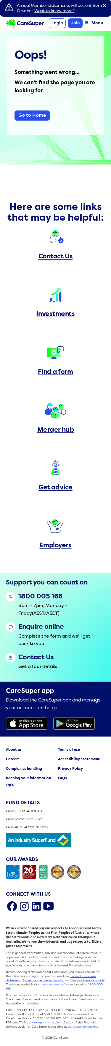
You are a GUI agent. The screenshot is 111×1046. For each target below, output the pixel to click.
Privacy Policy (70, 769)
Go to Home (32, 115)
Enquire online (41, 627)
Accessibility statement (79, 759)
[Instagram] (24, 906)
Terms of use (69, 750)
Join (75, 23)
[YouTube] (48, 906)
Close (104, 5)
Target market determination (43, 980)
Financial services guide (87, 980)
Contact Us (36, 657)
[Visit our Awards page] (55, 872)
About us (14, 750)
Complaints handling (24, 769)
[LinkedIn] (36, 906)
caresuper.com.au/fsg (83, 1026)
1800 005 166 (40, 596)
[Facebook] (12, 906)
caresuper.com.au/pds (53, 984)
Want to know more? (54, 11)
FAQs (62, 778)
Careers (13, 759)
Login (57, 23)
